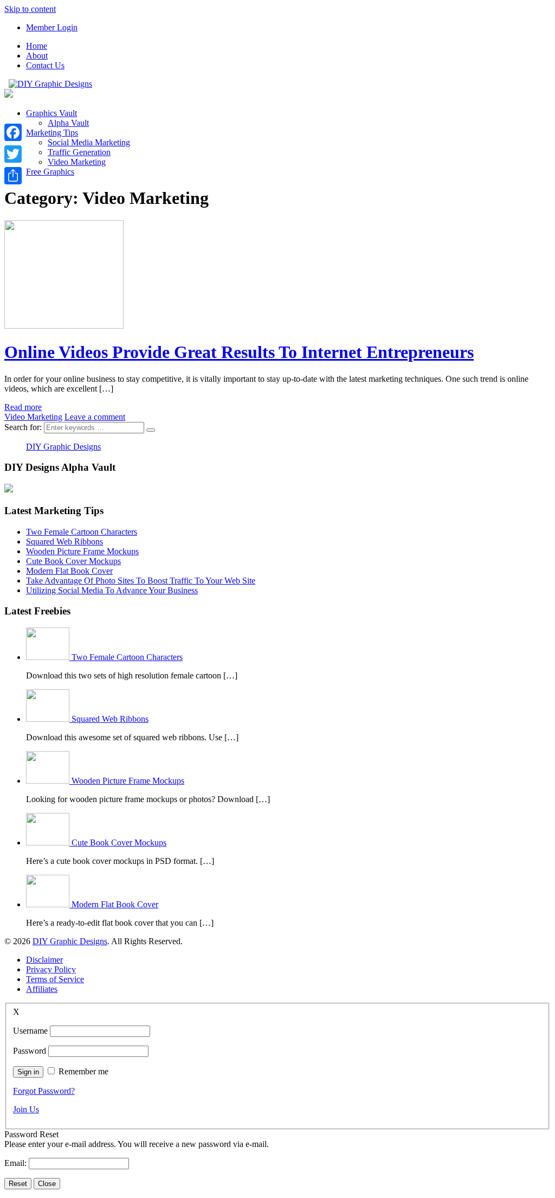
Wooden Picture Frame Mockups (82, 551)
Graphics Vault (51, 113)
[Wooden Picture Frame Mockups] (49, 780)
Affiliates (41, 989)
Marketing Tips (52, 132)
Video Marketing (77, 161)
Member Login (52, 27)
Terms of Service (55, 979)
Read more (23, 407)
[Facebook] (13, 132)
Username (30, 1030)
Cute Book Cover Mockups (73, 561)
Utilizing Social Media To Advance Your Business (112, 590)
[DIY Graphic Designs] (50, 83)
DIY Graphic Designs (63, 446)
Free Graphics (50, 171)
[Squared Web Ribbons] (49, 718)
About (37, 55)
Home (36, 45)
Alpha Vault (68, 122)
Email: (16, 1163)
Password (29, 1050)
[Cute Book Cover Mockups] (49, 842)
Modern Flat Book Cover (69, 570)
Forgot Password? (44, 1091)
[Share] (13, 176)
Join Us (26, 1109)
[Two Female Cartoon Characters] (49, 657)
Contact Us (45, 65)
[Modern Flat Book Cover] (49, 904)
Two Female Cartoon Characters (81, 531)
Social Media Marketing (89, 142)
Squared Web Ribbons (64, 541)
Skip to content (30, 9)
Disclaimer (44, 959)
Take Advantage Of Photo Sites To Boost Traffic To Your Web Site (140, 580)
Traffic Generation (79, 152)
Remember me (83, 1071)
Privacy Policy (51, 969)
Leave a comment (94, 416)
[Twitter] (13, 154)
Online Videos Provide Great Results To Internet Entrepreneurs (239, 352)
